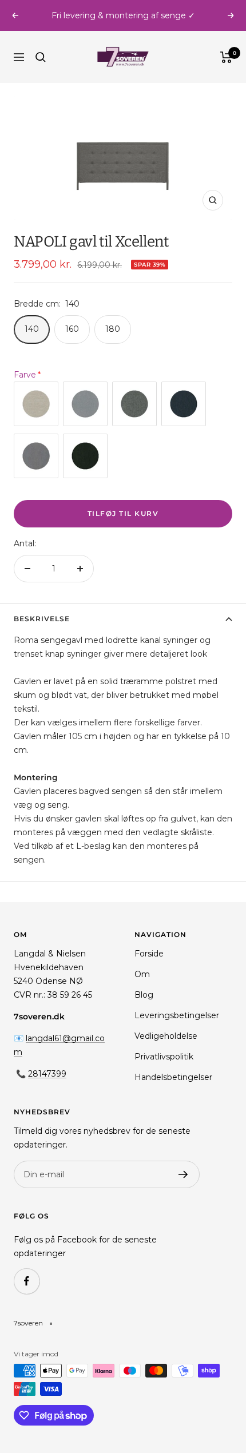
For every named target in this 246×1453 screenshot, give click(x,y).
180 (112, 329)
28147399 (47, 1074)
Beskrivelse (42, 618)
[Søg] (40, 57)
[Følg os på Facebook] (26, 1281)
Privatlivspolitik (163, 1056)
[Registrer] (183, 1174)
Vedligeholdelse (165, 1036)
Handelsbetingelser (173, 1077)
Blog (143, 995)
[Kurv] (226, 57)
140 (32, 329)
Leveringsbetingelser (176, 1015)
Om (142, 974)
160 (72, 329)
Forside (149, 953)
